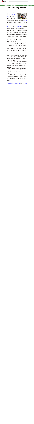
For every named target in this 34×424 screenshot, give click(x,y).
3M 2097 (10, 83)
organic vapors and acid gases (19, 26)
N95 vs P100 (17, 31)
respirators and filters (13, 14)
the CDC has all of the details (12, 23)
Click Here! (30, 5)
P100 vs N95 (25, 83)
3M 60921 (19, 83)
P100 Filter (8, 83)
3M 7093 (12, 83)
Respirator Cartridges (15, 83)
